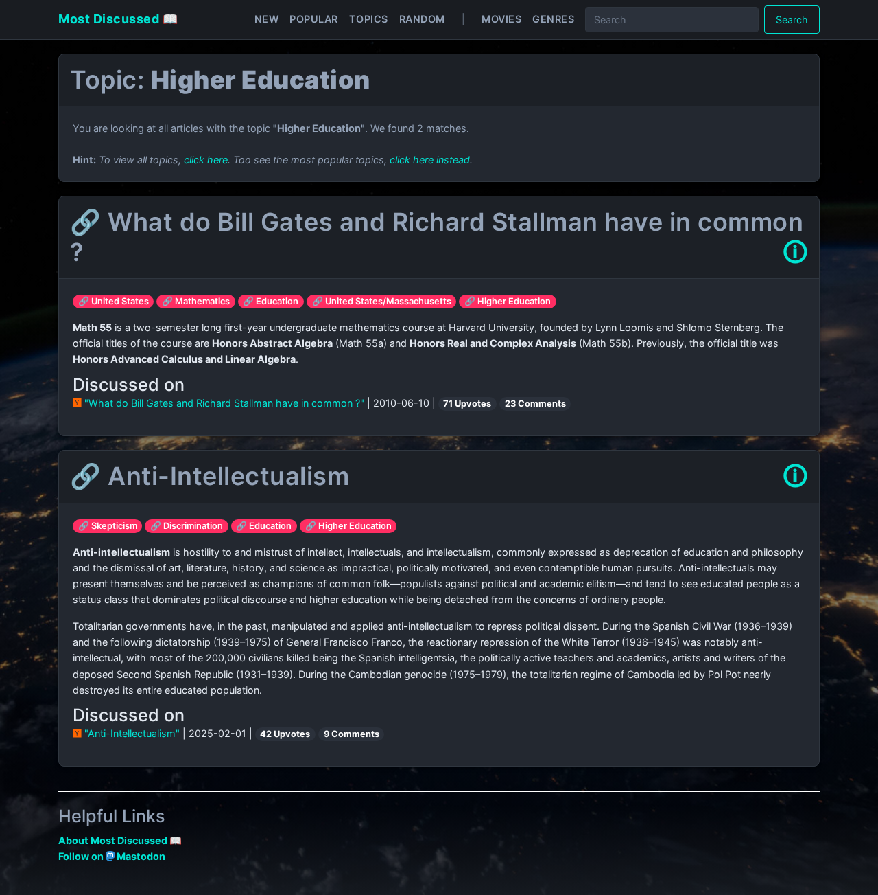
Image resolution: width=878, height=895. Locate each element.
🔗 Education (270, 301)
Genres (553, 19)
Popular (313, 19)
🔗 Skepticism (107, 526)
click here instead (430, 160)
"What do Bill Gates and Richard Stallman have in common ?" (224, 403)
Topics (368, 19)
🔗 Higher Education (507, 301)
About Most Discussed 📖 (120, 840)
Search (792, 19)
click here (206, 160)
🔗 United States (113, 301)
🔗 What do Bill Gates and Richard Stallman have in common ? (436, 237)
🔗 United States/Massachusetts (381, 301)
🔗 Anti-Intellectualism (209, 476)
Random (422, 19)
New (266, 19)
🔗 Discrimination (186, 526)
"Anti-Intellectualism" (132, 733)
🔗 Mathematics (196, 301)
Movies (501, 19)
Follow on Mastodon (111, 856)
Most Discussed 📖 (118, 19)
